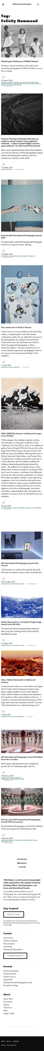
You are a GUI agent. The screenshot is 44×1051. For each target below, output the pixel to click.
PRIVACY (8, 1041)
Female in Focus (9, 976)
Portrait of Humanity (11, 970)
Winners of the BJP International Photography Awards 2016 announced (21, 820)
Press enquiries (9, 943)
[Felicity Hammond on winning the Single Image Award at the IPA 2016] (22, 605)
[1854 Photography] (22, 4)
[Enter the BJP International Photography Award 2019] (22, 206)
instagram (22, 859)
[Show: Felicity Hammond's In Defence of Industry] (22, 663)
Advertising (7, 946)
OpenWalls (7, 979)
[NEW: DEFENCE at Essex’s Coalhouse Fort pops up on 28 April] (22, 404)
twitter (23, 867)
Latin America (30, 83)
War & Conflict (6, 85)
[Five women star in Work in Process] (22, 294)
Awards (3, 256)
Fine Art (10, 367)
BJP (8, 256)
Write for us (7, 1007)
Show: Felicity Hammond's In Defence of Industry (18, 680)
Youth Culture (16, 85)
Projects (38, 83)
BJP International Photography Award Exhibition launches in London (22, 758)
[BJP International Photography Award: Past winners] (22, 545)
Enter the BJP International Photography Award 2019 (21, 236)
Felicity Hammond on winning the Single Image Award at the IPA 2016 (21, 623)
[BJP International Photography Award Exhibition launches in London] (22, 741)
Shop (5, 1010)
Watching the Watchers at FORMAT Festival (19, 61)
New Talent (4, 841)
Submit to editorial (10, 940)
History (22, 83)
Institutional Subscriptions (12, 949)
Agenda (16, 82)
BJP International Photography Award (17, 982)
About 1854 (8, 998)
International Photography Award (20, 256)
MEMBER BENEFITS (15, 956)
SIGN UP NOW (13, 914)
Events (15, 508)
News (11, 841)
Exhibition (4, 83)
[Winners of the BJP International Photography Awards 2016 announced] (22, 802)
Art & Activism (23, 82)
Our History (7, 1001)
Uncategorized (36, 508)
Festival (10, 83)
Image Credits (8, 1013)
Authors (6, 1004)
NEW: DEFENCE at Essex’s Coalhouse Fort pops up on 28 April (21, 434)
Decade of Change (10, 985)
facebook (23, 863)
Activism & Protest (7, 82)
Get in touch (8, 937)
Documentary (33, 82)
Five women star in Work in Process (16, 327)
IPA (34, 256)
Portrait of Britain (9, 973)
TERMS (3, 1041)
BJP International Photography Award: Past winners (19, 564)
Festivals (16, 83)
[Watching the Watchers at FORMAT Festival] (22, 41)
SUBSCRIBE (16, 1041)
